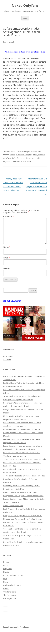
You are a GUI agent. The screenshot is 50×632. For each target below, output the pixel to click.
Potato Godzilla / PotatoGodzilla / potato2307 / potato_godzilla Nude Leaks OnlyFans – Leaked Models (23, 432)
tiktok (15, 161)
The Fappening (9, 595)
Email (6, 257)
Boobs (6, 562)
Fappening (7, 568)
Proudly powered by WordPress (16, 627)
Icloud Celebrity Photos (13, 575)
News (5, 582)
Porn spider (8, 356)
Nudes (6, 588)
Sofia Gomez (17, 158)
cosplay (28, 154)
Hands (6, 572)
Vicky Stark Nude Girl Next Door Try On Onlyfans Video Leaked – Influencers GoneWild (36, 186)
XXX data (7, 359)
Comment (8, 216)
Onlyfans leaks (30, 151)
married (41, 154)
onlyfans (7, 158)
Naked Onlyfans (25, 5)
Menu (25, 18)
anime (12, 154)
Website (7, 268)
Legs (5, 578)
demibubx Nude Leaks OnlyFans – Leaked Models (24, 476)
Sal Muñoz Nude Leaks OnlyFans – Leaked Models (24, 459)
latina (35, 154)
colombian (20, 154)
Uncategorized (9, 598)
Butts (5, 565)
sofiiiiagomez (29, 158)
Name (7, 247)
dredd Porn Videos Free (13, 505)
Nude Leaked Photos (12, 585)
